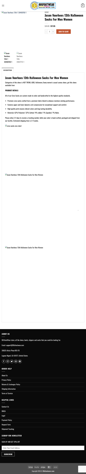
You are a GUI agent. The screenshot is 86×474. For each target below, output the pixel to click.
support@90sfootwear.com (15, 345)
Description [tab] (7, 70)
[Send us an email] (16, 361)
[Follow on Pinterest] (20, 361)
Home (47, 12)
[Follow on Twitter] (12, 361)
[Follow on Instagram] (8, 361)
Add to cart (64, 31)
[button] (3, 5)
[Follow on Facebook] (4, 361)
